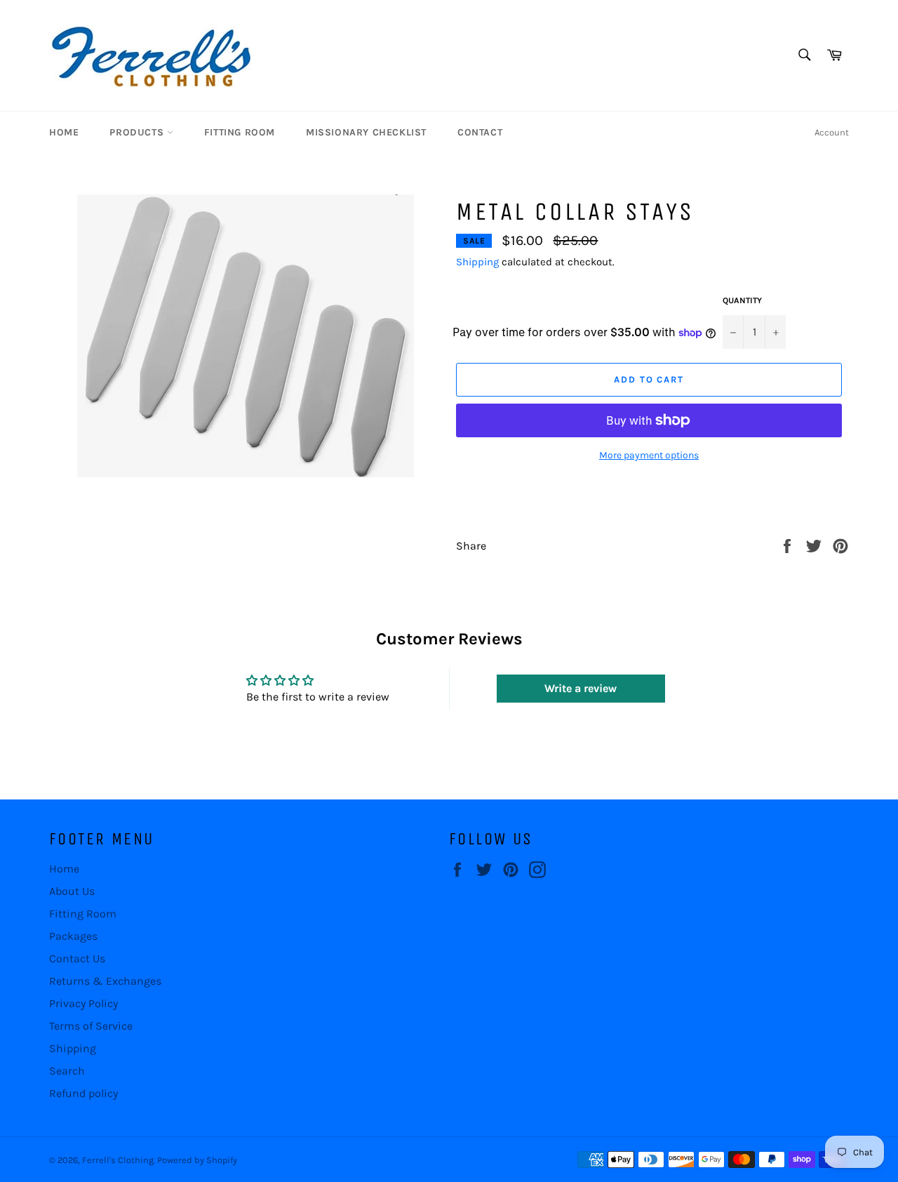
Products (137, 132)
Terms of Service (91, 1025)
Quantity (742, 300)
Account (832, 132)
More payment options (649, 455)
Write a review (580, 688)
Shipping (477, 261)
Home (64, 132)
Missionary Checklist (366, 132)
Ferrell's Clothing (118, 1160)
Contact (479, 132)
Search (67, 1070)
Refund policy (83, 1093)
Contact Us (77, 958)
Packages (73, 936)
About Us (72, 891)
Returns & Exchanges (105, 981)
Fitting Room (239, 132)
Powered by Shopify (197, 1160)
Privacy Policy (83, 1003)
